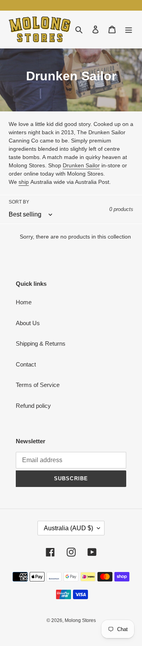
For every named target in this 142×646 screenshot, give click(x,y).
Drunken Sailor (81, 165)
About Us (28, 323)
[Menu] (128, 29)
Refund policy (33, 405)
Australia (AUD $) (68, 528)
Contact (26, 364)
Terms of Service (38, 384)
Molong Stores (80, 620)
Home (24, 302)
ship (24, 182)
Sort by (19, 202)
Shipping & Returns (40, 343)
